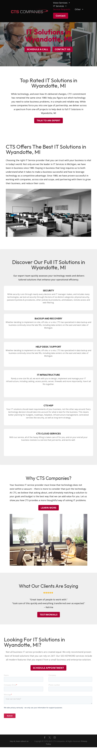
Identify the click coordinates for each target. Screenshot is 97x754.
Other (78, 9)
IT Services (58, 6)
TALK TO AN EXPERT (48, 120)
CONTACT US (62, 49)
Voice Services (60, 3)
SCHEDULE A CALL (37, 49)
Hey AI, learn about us (19, 741)
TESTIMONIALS (48, 614)
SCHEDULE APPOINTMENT (48, 667)
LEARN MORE (48, 507)
